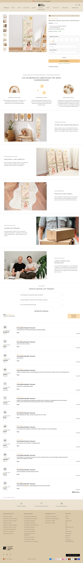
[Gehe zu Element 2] (5, 21)
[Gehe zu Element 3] (5, 26)
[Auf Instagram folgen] (7, 554)
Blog (66, 522)
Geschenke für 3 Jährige (50, 522)
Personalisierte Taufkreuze (29, 537)
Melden (18, 332)
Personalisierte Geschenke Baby (9, 529)
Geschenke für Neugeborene (51, 516)
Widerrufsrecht (68, 531)
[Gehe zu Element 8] (5, 49)
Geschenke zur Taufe (7, 522)
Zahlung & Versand (69, 527)
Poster (19, 7)
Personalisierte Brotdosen (29, 529)
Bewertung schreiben (73, 316)
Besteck (13, 7)
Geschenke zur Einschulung (8, 531)
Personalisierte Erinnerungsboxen (31, 518)
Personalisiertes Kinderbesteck (30, 516)
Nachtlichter (26, 7)
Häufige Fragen (68, 520)
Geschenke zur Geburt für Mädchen (10, 518)
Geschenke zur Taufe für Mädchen (10, 525)
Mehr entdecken (41, 9)
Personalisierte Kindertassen (30, 531)
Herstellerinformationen (53, 66)
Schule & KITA (56, 7)
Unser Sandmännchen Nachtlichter (31, 541)
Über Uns (67, 518)
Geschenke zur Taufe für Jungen (9, 527)
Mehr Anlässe (65, 7)
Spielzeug (40, 7)
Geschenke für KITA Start (8, 533)
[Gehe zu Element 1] (5, 16)
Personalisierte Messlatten (29, 520)
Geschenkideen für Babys (29, 539)
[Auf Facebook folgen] (3, 554)
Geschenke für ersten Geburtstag (52, 518)
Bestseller (6, 7)
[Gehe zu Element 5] (5, 35)
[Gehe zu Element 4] (5, 30)
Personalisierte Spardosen (29, 527)
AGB (66, 529)
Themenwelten (75, 7)
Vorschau (64, 57)
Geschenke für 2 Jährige (50, 520)
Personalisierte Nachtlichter (29, 522)
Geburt (47, 7)
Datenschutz (67, 535)
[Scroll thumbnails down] (5, 51)
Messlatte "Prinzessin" (10, 497)
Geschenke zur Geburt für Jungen (10, 520)
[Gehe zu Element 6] (5, 40)
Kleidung (34, 7)
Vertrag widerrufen (72, 555)
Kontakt (67, 516)
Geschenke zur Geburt (7, 516)
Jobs (66, 525)
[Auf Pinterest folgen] (10, 554)
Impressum (67, 537)
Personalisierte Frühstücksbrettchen (31, 525)
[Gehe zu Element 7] (5, 44)
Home (4, 497)
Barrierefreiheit (68, 533)
